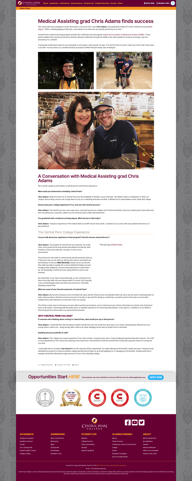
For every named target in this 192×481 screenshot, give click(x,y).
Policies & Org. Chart (150, 454)
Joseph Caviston (46, 365)
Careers (145, 444)
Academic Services (26, 441)
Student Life (89, 3)
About (45, 3)
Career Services (117, 441)
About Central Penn (57, 438)
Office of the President (150, 450)
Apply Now (150, 3)
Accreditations (148, 441)
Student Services (102, 3)
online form (116, 244)
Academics (54, 3)
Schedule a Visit (56, 454)
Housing (84, 447)
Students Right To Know (28, 450)
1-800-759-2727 (100, 465)
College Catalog (25, 454)
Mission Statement (149, 447)
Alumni (114, 438)
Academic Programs (27, 438)
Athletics (84, 438)
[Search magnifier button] (172, 3)
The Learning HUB (26, 447)
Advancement (76, 3)
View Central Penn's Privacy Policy (116, 465)
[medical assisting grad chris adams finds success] (128, 423)
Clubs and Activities (87, 444)
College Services (87, 441)
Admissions (65, 3)
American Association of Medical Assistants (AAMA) (123, 35)
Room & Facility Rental (119, 457)
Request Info (163, 3)
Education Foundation (119, 454)
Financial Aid (55, 447)
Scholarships (55, 450)
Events (113, 3)
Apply (52, 444)
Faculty (22, 444)
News (120, 3)
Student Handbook (87, 450)
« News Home (24, 8)
